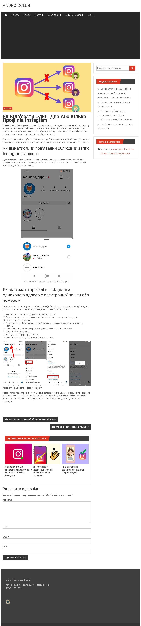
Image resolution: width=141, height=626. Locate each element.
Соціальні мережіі (74, 15)
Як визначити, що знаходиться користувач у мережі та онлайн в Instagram (18, 471)
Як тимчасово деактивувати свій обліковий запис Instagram (43, 471)
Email (6, 537)
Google (27, 15)
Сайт (5, 547)
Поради (15, 15)
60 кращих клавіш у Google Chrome (116, 120)
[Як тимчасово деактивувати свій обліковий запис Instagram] (46, 454)
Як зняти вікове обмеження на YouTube (69, 427)
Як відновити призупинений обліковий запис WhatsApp (31, 419)
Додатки (39, 15)
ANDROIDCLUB (16, 5)
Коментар (8, 500)
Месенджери (54, 15)
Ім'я (5, 527)
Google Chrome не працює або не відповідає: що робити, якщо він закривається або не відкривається (114, 93)
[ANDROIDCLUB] (6, 15)
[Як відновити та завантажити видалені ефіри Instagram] (75, 454)
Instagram (7, 108)
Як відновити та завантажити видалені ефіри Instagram (73, 470)
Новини (90, 15)
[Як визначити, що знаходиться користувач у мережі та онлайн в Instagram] (18, 454)
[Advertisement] (70, 39)
